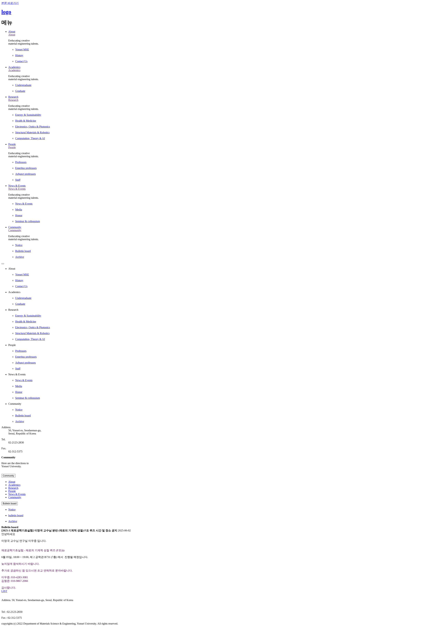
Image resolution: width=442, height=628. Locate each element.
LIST (4, 591)
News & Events (17, 185)
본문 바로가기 (10, 3)
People (12, 144)
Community (14, 227)
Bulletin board (9, 503)
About (11, 31)
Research (13, 96)
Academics (14, 67)
